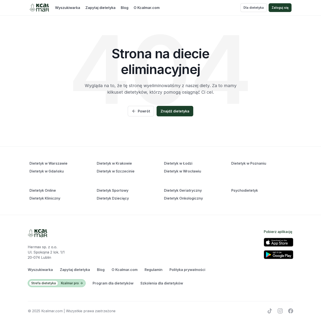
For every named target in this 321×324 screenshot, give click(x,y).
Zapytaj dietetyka (100, 7)
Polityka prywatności (187, 269)
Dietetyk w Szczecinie (116, 171)
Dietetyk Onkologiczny (183, 198)
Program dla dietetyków (113, 283)
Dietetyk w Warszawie (48, 163)
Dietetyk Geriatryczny (183, 190)
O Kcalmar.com (147, 7)
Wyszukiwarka (67, 7)
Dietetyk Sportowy (112, 190)
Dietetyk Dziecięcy (113, 198)
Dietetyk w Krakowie (114, 163)
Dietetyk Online (42, 190)
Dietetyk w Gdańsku (46, 171)
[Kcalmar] (39, 7)
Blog (124, 7)
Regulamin (153, 269)
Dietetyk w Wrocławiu (182, 171)
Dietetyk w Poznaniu (248, 163)
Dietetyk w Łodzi (178, 163)
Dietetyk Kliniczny (44, 198)
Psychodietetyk (244, 190)
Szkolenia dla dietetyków (161, 283)
